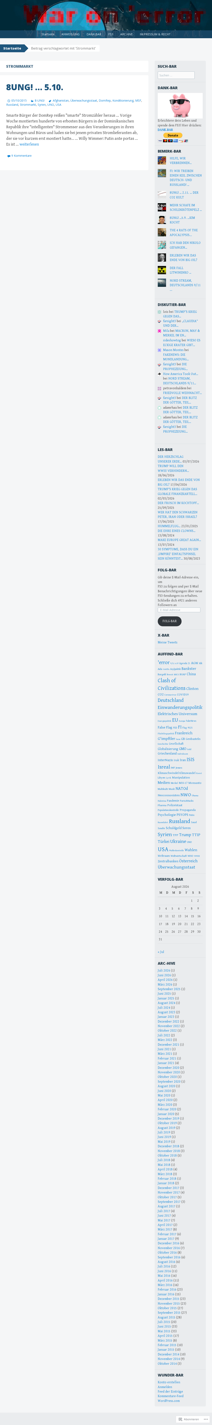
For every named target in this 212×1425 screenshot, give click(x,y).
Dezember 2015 (168, 1299)
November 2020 (169, 1072)
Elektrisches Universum (177, 714)
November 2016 (169, 1248)
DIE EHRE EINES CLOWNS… (176, 531)
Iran (183, 760)
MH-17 (183, 783)
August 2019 (166, 1128)
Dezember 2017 (168, 1188)
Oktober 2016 (167, 1253)
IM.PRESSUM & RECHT (155, 34)
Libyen (161, 777)
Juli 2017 (164, 1211)
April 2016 (165, 1281)
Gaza (178, 739)
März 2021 (165, 1054)
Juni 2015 (164, 1327)
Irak (176, 760)
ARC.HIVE (126, 34)
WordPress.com (169, 1401)
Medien (164, 782)
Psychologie (167, 815)
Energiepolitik (164, 721)
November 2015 (169, 1304)
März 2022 (165, 1040)
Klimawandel (187, 773)
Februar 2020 (167, 1109)
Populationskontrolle (168, 810)
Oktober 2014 (167, 1364)
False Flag (165, 727)
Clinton (192, 688)
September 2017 (169, 1202)
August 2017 (166, 1206)
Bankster (189, 669)
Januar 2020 (166, 1114)
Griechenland (167, 754)
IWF (173, 767)
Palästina (162, 801)
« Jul (161, 952)
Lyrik (168, 777)
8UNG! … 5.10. (34, 87)
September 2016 (169, 1257)
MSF (138, 100)
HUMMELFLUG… (169, 526)
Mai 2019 (164, 1142)
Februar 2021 (167, 1059)
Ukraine (178, 841)
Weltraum (164, 856)
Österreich (188, 861)
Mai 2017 (164, 1220)
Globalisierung (168, 749)
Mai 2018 (164, 1165)
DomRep (105, 100)
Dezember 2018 (168, 1146)
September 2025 (169, 989)
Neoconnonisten (169, 795)
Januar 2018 (166, 1183)
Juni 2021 (164, 1049)
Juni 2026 (164, 975)
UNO (50, 105)
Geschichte (163, 744)
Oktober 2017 (167, 1197)
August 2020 (166, 1086)
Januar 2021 (166, 1063)
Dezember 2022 (168, 1022)
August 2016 (166, 1262)
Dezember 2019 (168, 1119)
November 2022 (169, 1026)
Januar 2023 (166, 1017)
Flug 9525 (187, 727)
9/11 (172, 663)
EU (175, 720)
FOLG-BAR (167, 569)
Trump (185, 834)
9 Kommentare (21, 156)
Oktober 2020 (167, 1077)
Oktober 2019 (167, 1123)
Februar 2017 (167, 1234)
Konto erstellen (169, 1382)
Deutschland (171, 700)
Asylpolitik (175, 669)
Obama (195, 795)
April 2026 (165, 980)
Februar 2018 (167, 1179)
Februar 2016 (167, 1290)
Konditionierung (123, 100)
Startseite (48, 34)
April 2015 (165, 1336)
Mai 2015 (164, 1331)
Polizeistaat (174, 805)
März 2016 (165, 1285)
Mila (166, 331)
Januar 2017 (166, 1239)
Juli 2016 (164, 1266)
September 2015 (169, 1313)
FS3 (110, 34)
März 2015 (165, 1341)
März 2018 (165, 1174)
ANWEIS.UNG (70, 34)
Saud (194, 822)
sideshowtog (172, 340)
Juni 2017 (164, 1216)
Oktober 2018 (167, 1156)
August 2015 (166, 1317)
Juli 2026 (164, 971)
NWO (186, 795)
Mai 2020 (164, 1096)
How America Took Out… (180, 374)
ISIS (190, 760)
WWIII (197, 856)
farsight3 (169, 321)
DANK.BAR (94, 34)
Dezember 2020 (168, 1068)
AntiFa (166, 669)
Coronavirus (170, 694)
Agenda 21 (184, 663)
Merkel (174, 783)
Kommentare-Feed (170, 1396)
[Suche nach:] (176, 75)
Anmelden (165, 1387)
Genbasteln (193, 739)
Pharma (162, 805)
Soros (186, 828)
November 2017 (169, 1193)
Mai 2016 (164, 1276)
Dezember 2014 (168, 1354)
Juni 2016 (164, 1271)
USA (58, 105)
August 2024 (166, 1003)
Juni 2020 (164, 1091)
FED (175, 727)
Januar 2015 (166, 1350)
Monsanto (194, 783)
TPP (175, 835)
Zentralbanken (168, 861)
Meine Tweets (167, 642)
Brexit (170, 674)
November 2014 (169, 1359)
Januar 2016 (166, 1294)
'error (164, 663)
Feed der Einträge (170, 1392)
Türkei (163, 841)
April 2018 (165, 1169)
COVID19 (183, 694)
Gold (189, 749)
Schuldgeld (174, 828)
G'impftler (166, 738)
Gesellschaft (176, 743)
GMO (182, 749)
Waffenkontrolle (176, 850)
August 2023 (166, 1012)
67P (176, 663)
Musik (172, 789)
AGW (194, 663)
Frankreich (184, 733)
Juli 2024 (164, 1008)
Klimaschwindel (168, 773)
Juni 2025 (164, 994)
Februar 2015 (167, 1345)
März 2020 (165, 1105)
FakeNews (191, 721)
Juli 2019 (164, 1132)
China (191, 674)
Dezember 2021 (168, 1045)
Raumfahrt (163, 822)
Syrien (42, 105)
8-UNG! (40, 100)
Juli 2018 (164, 1160)
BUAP (183, 674)
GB (183, 739)
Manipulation (181, 777)
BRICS (176, 674)
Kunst (199, 773)
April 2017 (165, 1225)
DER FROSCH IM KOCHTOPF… (178, 503)
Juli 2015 (164, 1322)
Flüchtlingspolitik (166, 733)
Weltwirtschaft (179, 856)
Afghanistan (61, 100)
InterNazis (165, 760)
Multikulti (163, 789)
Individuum (182, 754)
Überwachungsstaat (83, 100)
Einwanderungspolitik (180, 707)
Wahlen (191, 850)
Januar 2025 (166, 998)
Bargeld (162, 674)
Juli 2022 (164, 1035)
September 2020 (169, 1082)
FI (180, 727)
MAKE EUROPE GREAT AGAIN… (179, 540)
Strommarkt (28, 105)
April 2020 (165, 1100)
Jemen (179, 767)
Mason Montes (173, 350)
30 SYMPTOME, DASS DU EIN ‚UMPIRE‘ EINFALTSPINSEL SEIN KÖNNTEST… (178, 554)
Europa (182, 721)
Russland (12, 105)
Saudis (161, 828)
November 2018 (169, 1151)
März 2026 (165, 985)
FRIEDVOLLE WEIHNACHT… (182, 393)
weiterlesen (29, 144)
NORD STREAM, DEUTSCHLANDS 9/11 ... (185, 285)
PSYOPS (182, 815)
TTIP (196, 835)
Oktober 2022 (167, 1031)
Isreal (164, 767)
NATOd (182, 788)
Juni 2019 (164, 1137)
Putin (191, 815)
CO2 (161, 694)
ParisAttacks (187, 800)
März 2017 (165, 1230)
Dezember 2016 (168, 1243)
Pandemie (173, 800)
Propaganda (188, 810)
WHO (190, 856)
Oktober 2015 (167, 1308)
